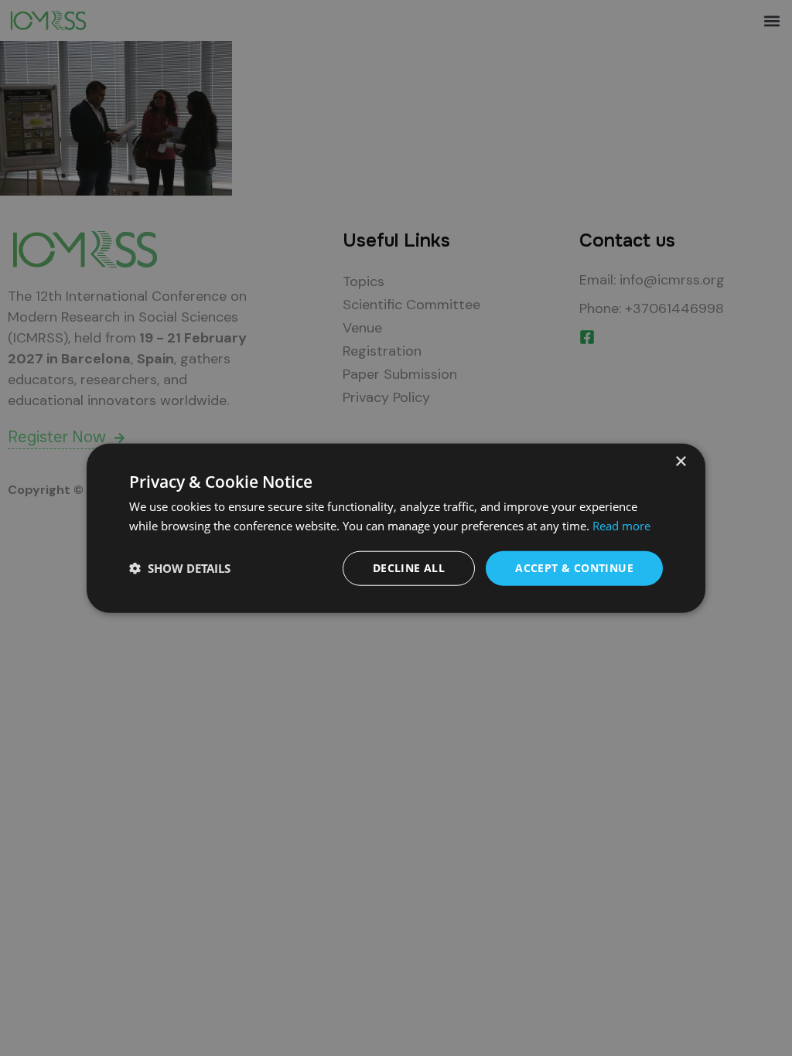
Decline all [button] (409, 567)
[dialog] (396, 528)
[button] (179, 568)
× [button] (680, 462)
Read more (621, 525)
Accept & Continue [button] (574, 567)
